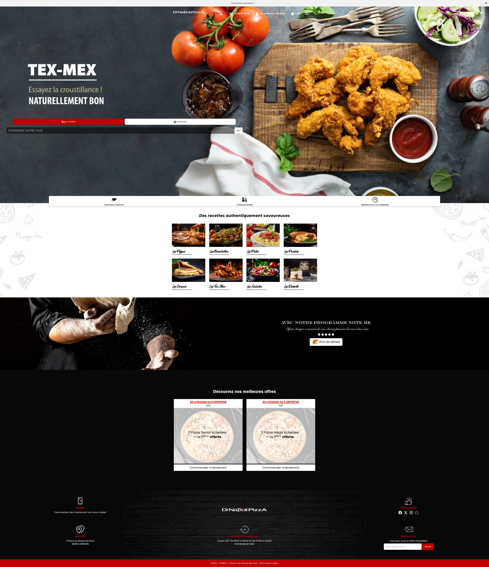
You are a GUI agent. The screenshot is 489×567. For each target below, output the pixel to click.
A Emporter (181, 121)
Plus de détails (329, 342)
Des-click (253, 563)
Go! (238, 130)
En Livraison (70, 121)
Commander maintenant (208, 468)
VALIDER (428, 546)
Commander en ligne (268, 563)
